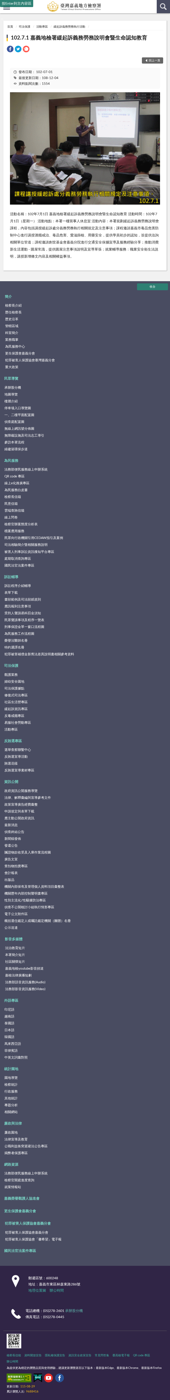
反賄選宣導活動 (16, 756)
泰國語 (9, 1023)
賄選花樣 (11, 763)
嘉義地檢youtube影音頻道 (24, 968)
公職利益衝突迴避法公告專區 (26, 1146)
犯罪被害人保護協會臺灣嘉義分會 (30, 360)
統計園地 (11, 1069)
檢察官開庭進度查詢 (19, 1180)
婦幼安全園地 (14, 681)
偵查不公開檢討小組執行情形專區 (29, 907)
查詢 (163, 6)
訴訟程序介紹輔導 (17, 586)
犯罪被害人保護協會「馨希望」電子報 (33, 1239)
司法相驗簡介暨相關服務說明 (26, 544)
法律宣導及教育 (16, 1139)
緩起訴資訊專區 (16, 709)
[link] (10, 50)
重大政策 (11, 367)
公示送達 (11, 927)
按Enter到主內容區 (16, 3)
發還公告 (11, 845)
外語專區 (11, 1000)
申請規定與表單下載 (19, 811)
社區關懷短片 (15, 961)
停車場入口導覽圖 (17, 408)
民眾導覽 (11, 378)
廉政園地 (11, 1132)
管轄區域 (11, 326)
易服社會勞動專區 (17, 722)
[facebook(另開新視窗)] (59, 1379)
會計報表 (11, 873)
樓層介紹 (11, 401)
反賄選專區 (13, 741)
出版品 (9, 880)
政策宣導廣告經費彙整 (21, 804)
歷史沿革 (11, 319)
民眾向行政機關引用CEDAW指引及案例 (33, 538)
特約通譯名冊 (14, 647)
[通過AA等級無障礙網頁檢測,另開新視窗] (19, 1379)
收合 (152, 286)
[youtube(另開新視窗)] (48, 1379)
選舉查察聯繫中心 (17, 750)
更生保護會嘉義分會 (20, 353)
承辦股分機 (12, 387)
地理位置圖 (37, 1290)
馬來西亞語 (12, 1044)
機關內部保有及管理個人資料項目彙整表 (34, 886)
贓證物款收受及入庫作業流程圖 (27, 852)
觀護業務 (11, 674)
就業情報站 (12, 1187)
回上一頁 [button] (154, 60)
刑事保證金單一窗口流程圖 (24, 627)
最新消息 (11, 825)
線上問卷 (11, 517)
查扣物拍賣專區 (16, 866)
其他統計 (11, 1098)
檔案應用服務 (14, 531)
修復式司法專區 (16, 695)
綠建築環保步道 (16, 449)
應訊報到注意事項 (17, 606)
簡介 (8, 296)
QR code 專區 (14, 476)
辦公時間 (57, 1290)
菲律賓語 (11, 1050)
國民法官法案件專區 (19, 565)
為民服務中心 (15, 346)
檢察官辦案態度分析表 (21, 524)
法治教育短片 (15, 948)
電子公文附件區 (16, 914)
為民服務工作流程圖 (19, 633)
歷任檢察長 (13, 312)
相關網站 (11, 1112)
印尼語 (9, 1009)
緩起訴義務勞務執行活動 (69, 26)
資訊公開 (11, 782)
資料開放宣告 (33, 1355)
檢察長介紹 (13, 305)
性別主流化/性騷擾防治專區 (25, 900)
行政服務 (11, 1091)
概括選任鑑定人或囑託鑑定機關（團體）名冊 (37, 921)
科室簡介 (11, 333)
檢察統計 (11, 1084)
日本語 (9, 1030)
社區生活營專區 (16, 702)
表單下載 (11, 592)
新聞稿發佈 (12, 838)
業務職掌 (11, 339)
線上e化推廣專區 (16, 483)
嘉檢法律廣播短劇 (18, 975)
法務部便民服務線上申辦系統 (26, 469)
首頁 (10, 26)
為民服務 (11, 460)
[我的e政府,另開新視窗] (38, 1379)
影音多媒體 (14, 939)
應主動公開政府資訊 (19, 818)
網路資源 (11, 1164)
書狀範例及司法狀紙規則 (22, 599)
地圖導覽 (11, 394)
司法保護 (24, 26)
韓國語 (9, 1037)
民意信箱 (11, 503)
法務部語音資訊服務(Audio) (25, 982)
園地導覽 (11, 1078)
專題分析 (11, 1105)
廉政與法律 (13, 1123)
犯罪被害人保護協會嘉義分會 (28, 1223)
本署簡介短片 (15, 955)
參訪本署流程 (14, 442)
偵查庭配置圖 (14, 422)
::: (2, 19)
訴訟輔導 (11, 577)
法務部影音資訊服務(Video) (25, 989)
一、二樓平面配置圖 (19, 415)
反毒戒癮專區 (14, 716)
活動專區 (42, 26)
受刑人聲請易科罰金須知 (22, 613)
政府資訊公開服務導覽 (21, 791)
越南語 (9, 1016)
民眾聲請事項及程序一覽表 (24, 620)
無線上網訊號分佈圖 (19, 428)
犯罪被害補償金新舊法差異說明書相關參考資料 (39, 654)
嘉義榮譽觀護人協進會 (22, 1198)
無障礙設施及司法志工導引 (24, 435)
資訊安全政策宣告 (79, 1355)
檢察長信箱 (12, 497)
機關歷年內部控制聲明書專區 (26, 893)
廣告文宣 (11, 859)
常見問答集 (102, 1355)
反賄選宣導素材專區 (19, 770)
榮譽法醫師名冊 (16, 640)
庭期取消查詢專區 (17, 558)
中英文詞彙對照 (16, 1057)
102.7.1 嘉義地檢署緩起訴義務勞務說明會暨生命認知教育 (79, 38)
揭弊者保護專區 (16, 1153)
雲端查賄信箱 (14, 510)
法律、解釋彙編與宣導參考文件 (27, 797)
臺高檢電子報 (121, 1355)
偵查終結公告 (14, 832)
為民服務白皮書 (16, 490)
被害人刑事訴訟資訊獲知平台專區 (29, 552)
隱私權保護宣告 (55, 1355)
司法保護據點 (14, 688)
